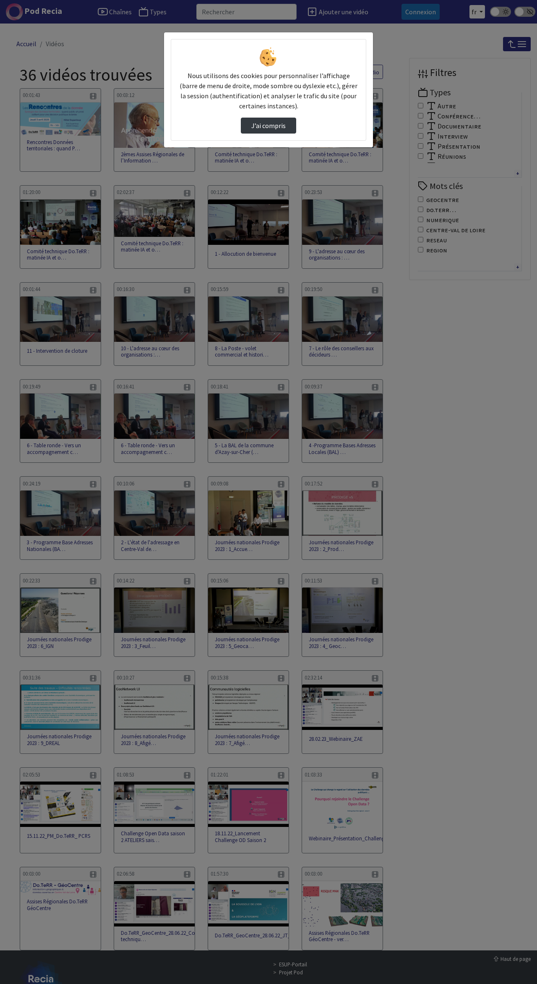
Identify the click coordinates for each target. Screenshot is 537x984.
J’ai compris (268, 125)
